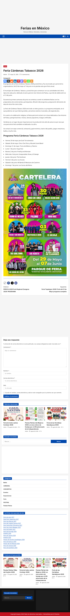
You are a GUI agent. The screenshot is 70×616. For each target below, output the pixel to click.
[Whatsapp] (28, 81)
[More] (31, 81)
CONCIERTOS (7, 489)
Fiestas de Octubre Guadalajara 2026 (14, 539)
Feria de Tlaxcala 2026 (9, 545)
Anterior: (16, 289)
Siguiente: (54, 289)
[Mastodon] (21, 81)
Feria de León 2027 (8, 517)
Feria (5, 66)
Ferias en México (35, 28)
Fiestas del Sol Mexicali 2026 (11, 543)
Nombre (6, 371)
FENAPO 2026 (7, 533)
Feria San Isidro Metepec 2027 (12, 527)
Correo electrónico (9, 378)
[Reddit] (11, 81)
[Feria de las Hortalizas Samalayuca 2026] (57, 414)
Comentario (7, 347)
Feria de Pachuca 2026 (9, 541)
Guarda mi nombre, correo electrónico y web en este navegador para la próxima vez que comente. (33, 392)
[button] (3, 36)
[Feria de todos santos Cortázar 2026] (13, 414)
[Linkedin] (15, 81)
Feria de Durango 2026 (9, 531)
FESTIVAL (6, 502)
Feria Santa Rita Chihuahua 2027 (12, 525)
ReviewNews (47, 614)
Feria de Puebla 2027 (9, 529)
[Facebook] (5, 81)
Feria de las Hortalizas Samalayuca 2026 (58, 572)
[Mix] (25, 81)
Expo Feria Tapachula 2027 (11, 519)
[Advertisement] (35, 12)
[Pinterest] (18, 81)
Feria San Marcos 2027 (9, 521)
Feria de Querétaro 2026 (10, 547)
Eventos (5, 492)
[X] (8, 81)
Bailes (5, 482)
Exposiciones (7, 495)
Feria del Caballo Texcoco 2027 (12, 523)
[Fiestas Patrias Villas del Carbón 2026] (10, 563)
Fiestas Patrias (7, 505)
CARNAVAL (6, 486)
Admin (5, 74)
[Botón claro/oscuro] (64, 36)
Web (4, 385)
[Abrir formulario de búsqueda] (67, 36)
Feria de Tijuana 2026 (9, 535)
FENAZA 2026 (7, 537)
